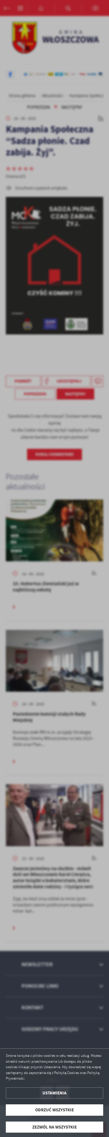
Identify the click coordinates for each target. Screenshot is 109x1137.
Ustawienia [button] (54, 1093)
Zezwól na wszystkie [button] (54, 1127)
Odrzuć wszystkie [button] (54, 1110)
